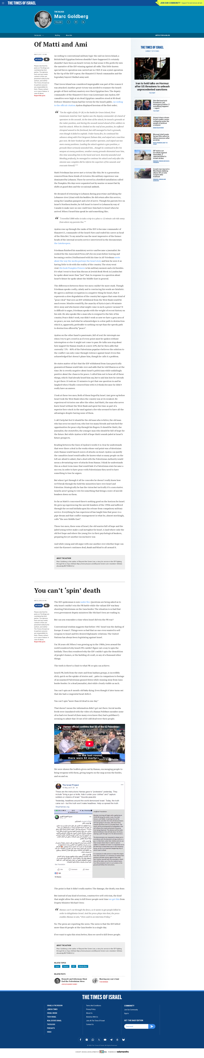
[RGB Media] (104, 1051)
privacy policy (91, 1009)
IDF (73, 966)
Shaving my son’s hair (109, 979)
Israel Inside (52, 1013)
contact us (90, 1024)
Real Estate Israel (54, 1021)
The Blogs (59, 11)
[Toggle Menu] (3, 3)
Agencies (156, 180)
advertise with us (92, 1017)
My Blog (57, 35)
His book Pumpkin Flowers (72, 268)
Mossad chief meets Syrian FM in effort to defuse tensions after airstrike (161, 137)
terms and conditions (93, 1005)
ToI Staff (152, 93)
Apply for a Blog (162, 35)
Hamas (65, 966)
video (49, 1032)
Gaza (57, 966)
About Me (69, 35)
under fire (85, 601)
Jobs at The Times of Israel (95, 1021)
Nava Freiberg (157, 142)
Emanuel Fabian (158, 161)
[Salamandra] (123, 1051)
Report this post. (40, 95)
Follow (58, 22)
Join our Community (170, 3)
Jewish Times (52, 1009)
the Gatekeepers (62, 243)
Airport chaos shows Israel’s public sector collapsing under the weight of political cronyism (161, 121)
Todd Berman (103, 982)
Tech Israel (51, 1017)
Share (39, 59)
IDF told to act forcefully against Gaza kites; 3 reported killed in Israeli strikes (160, 154)
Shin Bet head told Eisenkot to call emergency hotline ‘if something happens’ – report (161, 104)
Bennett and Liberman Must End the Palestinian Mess (74, 980)
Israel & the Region (54, 1005)
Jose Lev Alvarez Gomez (69, 984)
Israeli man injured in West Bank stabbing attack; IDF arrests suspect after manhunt (161, 173)
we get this (114, 899)
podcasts (51, 1028)
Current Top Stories (152, 51)
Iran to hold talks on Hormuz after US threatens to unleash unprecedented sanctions (152, 86)
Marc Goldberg (71, 16)
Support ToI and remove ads (192, 3)
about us (89, 1013)
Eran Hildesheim (158, 127)
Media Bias (83, 966)
